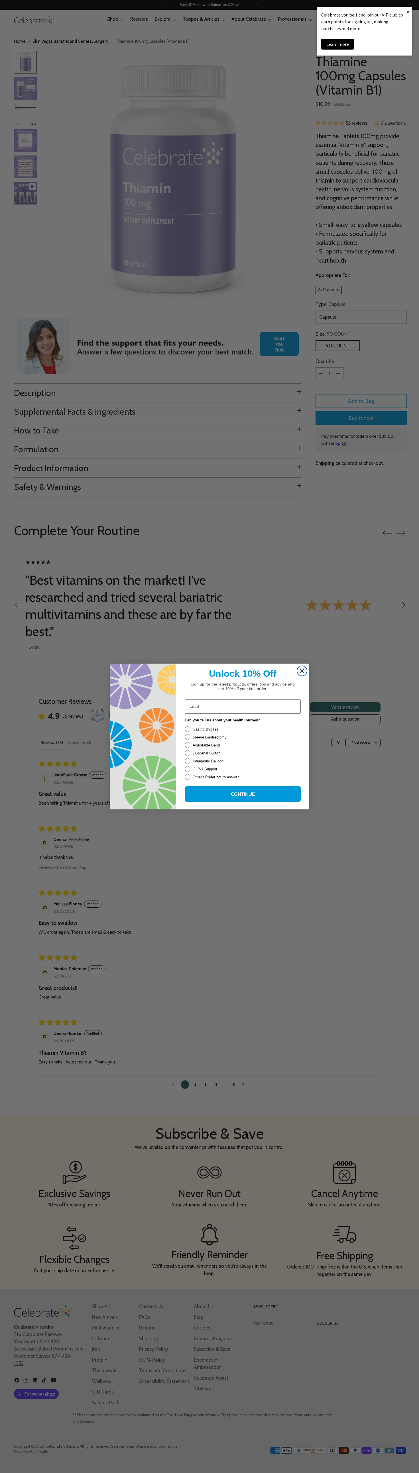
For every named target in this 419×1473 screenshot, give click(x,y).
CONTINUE (243, 794)
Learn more (337, 44)
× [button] (407, 11)
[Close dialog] (302, 671)
